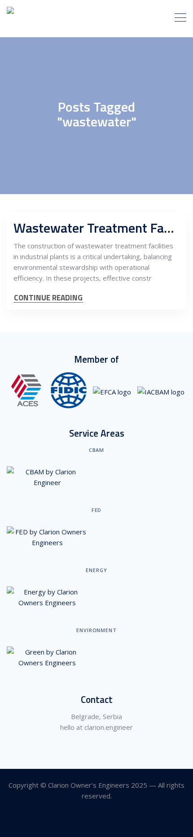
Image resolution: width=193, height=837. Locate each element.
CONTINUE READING (48, 298)
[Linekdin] (96, 820)
